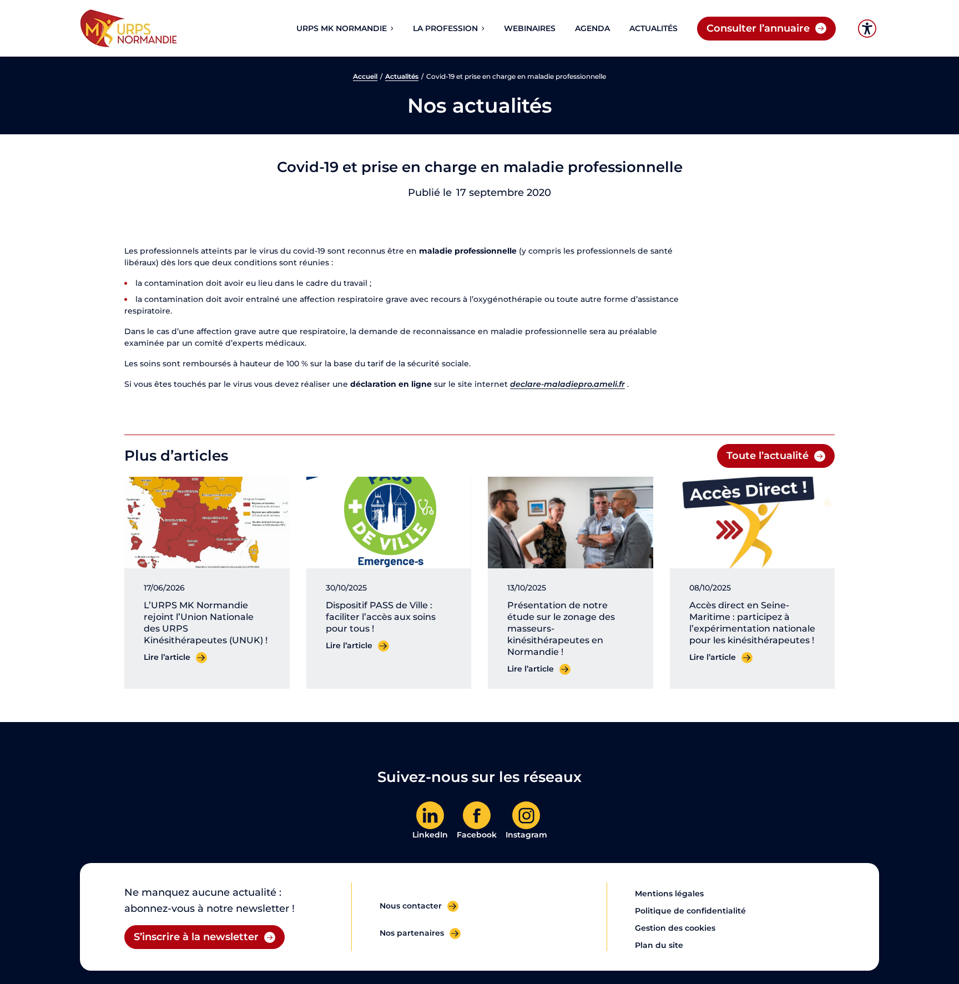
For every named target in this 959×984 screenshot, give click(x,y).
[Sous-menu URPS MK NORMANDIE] (391, 28)
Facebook (477, 835)
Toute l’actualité (767, 456)
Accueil (365, 76)
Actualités (401, 76)
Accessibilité (867, 29)
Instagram (526, 835)
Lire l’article (167, 657)
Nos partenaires (412, 933)
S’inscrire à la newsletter (196, 937)
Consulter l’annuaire (758, 28)
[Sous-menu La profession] (482, 28)
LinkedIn (430, 835)
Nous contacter (411, 906)
